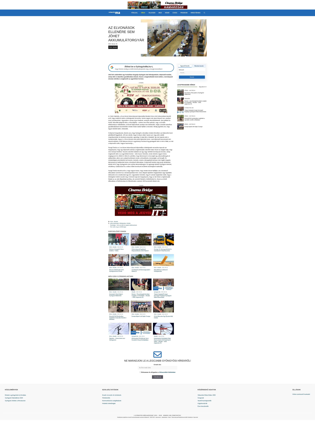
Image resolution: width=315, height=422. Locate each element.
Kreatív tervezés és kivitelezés (111, 395)
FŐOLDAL (134, 12)
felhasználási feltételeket (167, 372)
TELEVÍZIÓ (151, 12)
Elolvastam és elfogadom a (158, 372)
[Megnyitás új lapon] (141, 98)
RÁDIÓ (167, 12)
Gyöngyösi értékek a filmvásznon (15, 400)
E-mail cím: (157, 364)
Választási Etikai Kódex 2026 (206, 395)
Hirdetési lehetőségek (109, 403)
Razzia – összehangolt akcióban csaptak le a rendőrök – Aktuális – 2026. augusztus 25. (195, 102)
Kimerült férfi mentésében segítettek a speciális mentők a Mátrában (194, 119)
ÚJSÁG (175, 12)
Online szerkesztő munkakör (301, 394)
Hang (164, 110)
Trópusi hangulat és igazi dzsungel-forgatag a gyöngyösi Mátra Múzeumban (195, 110)
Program (183, 12)
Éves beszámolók (203, 406)
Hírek (143, 12)
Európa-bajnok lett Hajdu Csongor (193, 126)
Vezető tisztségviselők (204, 400)
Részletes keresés (199, 66)
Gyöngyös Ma (189, 107)
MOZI (160, 12)
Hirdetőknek (195, 12)
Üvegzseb (201, 398)
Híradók (187, 98)
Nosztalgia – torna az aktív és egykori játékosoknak (123, 225)
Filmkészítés (106, 398)
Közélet (128, 223)
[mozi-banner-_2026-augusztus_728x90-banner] (157, 8)
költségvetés (122, 223)
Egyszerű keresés (184, 66)
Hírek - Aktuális (113, 47)
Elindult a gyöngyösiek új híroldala (15, 395)
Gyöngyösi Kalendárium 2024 (14, 398)
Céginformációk (202, 403)
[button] (204, 12)
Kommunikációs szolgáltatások (111, 400)
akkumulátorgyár (114, 223)
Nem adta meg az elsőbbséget (118, 227)
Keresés (192, 77)
